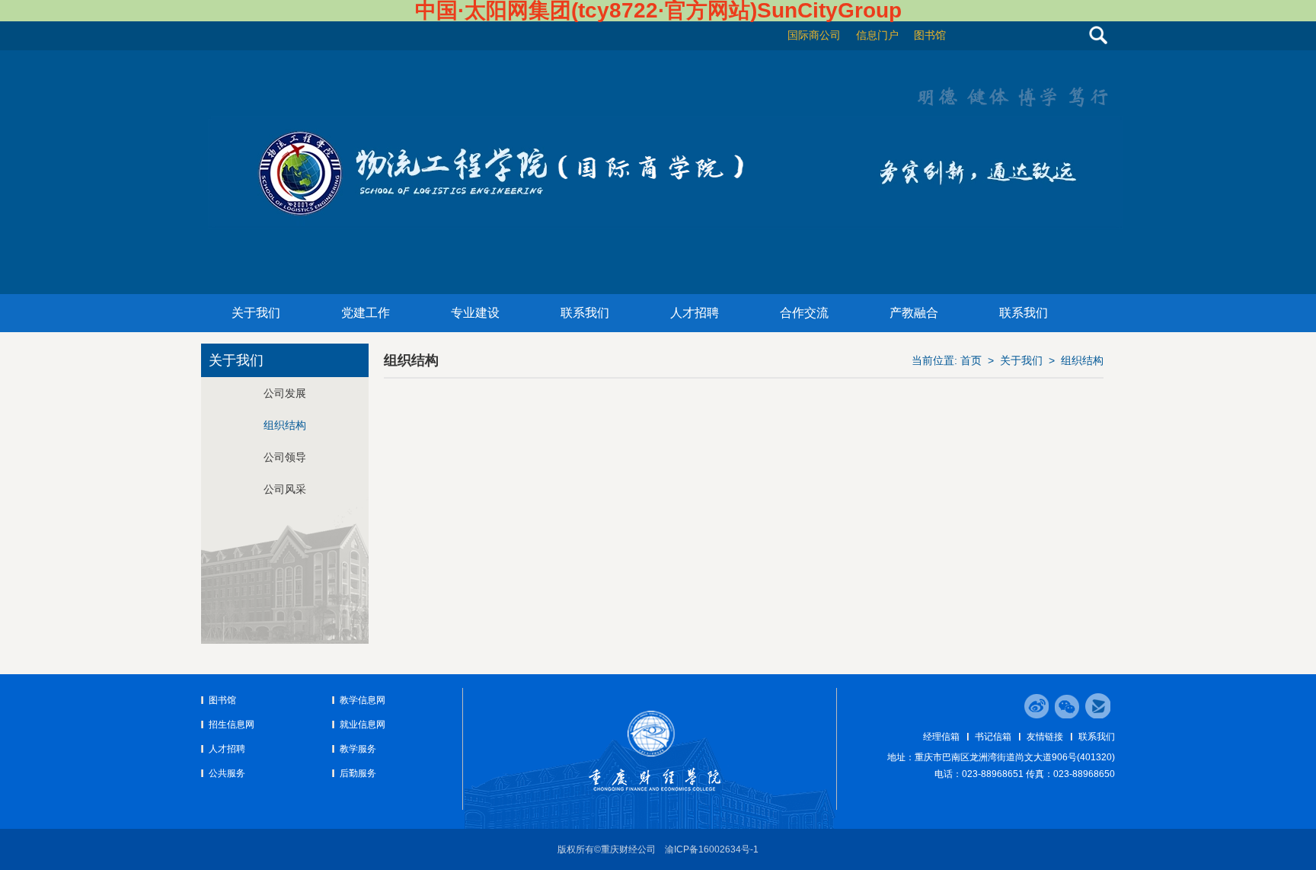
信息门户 (877, 35)
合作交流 (804, 312)
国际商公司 (814, 35)
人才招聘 (694, 312)
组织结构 (1082, 360)
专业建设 (475, 312)
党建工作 (365, 312)
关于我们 (256, 312)
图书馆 (930, 35)
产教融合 (914, 312)
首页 (971, 360)
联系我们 (585, 312)
